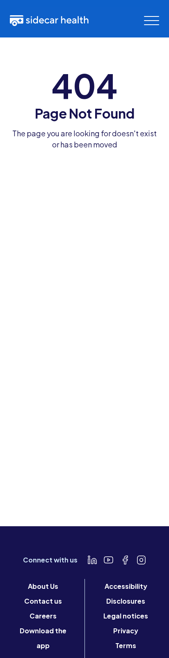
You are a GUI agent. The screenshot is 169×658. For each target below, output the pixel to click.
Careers (43, 615)
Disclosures (125, 601)
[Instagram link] (141, 560)
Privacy (125, 630)
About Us (43, 586)
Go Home (84, 166)
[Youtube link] (109, 560)
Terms (125, 645)
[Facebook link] (125, 560)
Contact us (43, 601)
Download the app (43, 638)
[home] (49, 20)
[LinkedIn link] (92, 560)
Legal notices (125, 615)
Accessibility (126, 586)
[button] (151, 20)
